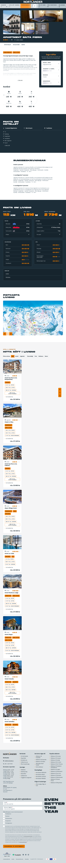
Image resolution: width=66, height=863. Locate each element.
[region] (43, 379)
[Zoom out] (59, 392)
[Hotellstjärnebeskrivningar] (11, 39)
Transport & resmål (48, 68)
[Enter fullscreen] (59, 395)
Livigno (17, 39)
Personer (45, 75)
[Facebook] (23, 854)
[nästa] (34, 5)
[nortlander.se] (9, 754)
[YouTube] (28, 854)
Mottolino (8, 277)
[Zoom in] (59, 389)
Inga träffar (51, 54)
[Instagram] (26, 854)
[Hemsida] (33, 2)
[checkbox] (22, 818)
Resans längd (47, 62)
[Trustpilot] (16, 855)
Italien (21, 39)
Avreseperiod (46, 81)
